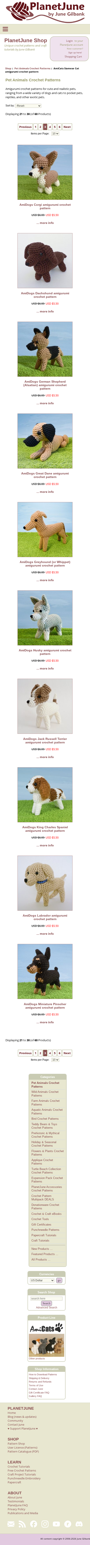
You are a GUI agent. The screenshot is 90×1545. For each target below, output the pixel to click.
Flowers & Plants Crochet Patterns (47, 1152)
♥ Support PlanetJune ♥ (23, 1428)
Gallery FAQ (35, 1396)
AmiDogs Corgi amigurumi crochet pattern (45, 206)
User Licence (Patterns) (22, 1447)
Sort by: (9, 105)
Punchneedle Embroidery (24, 1478)
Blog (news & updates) (22, 1417)
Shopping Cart (73, 56)
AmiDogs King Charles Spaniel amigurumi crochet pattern (45, 828)
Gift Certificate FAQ (39, 1392)
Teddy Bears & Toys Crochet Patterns (44, 1126)
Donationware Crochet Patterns (45, 1206)
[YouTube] (56, 1524)
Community (15, 1421)
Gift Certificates (41, 1224)
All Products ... (40, 1259)
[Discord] (79, 1524)
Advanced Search (46, 1307)
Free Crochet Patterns (22, 1470)
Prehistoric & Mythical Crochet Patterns (45, 1135)
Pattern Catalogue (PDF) (23, 1451)
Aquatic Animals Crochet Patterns (47, 1111)
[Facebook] (33, 1524)
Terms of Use (36, 1385)
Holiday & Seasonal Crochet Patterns (43, 1143)
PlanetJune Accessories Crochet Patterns (46, 1188)
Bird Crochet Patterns (45, 1118)
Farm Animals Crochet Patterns (45, 1102)
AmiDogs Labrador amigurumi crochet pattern (45, 917)
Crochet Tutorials (19, 1466)
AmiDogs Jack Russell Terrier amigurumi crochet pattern (45, 740)
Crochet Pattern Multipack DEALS (42, 1197)
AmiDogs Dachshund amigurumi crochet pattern (45, 294)
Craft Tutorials (40, 1240)
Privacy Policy (16, 1509)
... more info (45, 223)
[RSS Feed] (22, 1524)
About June (15, 1497)
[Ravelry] (67, 1524)
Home (12, 1413)
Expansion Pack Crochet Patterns (47, 1179)
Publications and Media (23, 1513)
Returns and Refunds (40, 1381)
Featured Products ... (44, 1254)
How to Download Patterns (43, 1374)
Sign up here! (75, 52)
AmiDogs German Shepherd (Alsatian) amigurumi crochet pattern (45, 385)
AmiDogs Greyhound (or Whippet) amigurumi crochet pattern (45, 563)
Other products (37, 1358)
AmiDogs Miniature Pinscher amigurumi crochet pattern (45, 1005)
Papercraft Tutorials (43, 1235)
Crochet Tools (40, 1219)
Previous (25, 127)
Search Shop (46, 1292)
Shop (8, 68)
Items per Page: (40, 133)
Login (69, 41)
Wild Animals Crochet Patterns (45, 1093)
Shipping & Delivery (39, 1378)
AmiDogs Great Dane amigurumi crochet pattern (45, 475)
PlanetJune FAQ (18, 1505)
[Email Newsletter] (10, 1524)
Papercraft (14, 1482)
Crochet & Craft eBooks (46, 1213)
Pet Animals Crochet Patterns (32, 68)
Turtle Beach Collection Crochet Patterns (46, 1170)
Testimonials (16, 1501)
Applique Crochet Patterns (42, 1161)
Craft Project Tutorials (22, 1474)
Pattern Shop (16, 1444)
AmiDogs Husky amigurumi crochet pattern (45, 652)
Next (67, 127)
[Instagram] (45, 1524)
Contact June (36, 1389)
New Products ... (42, 1248)
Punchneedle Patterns (45, 1229)
